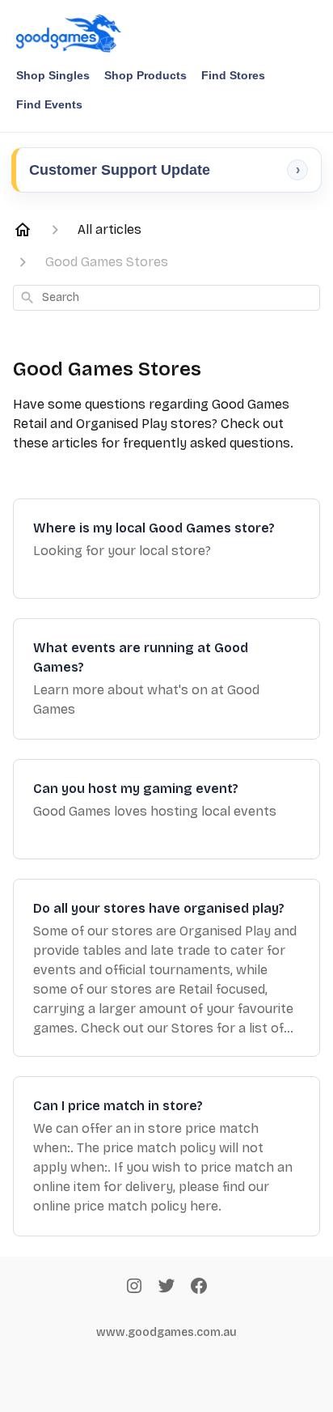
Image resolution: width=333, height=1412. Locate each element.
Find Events (49, 104)
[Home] (22, 230)
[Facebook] (199, 1287)
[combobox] (166, 298)
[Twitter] (166, 1287)
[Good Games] (68, 34)
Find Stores (233, 75)
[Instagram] (134, 1287)
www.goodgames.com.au (166, 1332)
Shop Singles (53, 75)
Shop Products (145, 75)
